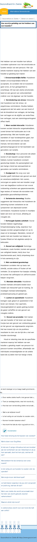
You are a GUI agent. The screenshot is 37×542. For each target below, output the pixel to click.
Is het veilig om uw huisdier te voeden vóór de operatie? (19, 416)
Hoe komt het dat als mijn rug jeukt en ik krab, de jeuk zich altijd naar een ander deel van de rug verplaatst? (19, 424)
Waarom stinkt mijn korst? (10, 502)
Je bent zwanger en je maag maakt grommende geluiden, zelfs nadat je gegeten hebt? (18, 389)
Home (4, 11)
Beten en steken (28, 19)
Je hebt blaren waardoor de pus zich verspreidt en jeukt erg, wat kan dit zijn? (18, 484)
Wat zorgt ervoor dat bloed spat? (13, 477)
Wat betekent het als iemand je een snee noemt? (16, 462)
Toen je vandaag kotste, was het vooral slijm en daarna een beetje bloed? (19, 401)
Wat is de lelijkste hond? (11, 412)
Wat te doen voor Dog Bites (11, 441)
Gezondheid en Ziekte (10, 19)
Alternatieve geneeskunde (20, 11)
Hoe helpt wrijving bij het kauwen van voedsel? (18, 436)
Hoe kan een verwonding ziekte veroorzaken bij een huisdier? (19, 406)
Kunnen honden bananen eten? (14, 420)
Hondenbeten (12, 431)
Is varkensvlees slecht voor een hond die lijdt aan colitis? (17, 509)
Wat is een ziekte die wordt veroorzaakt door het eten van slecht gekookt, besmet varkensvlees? (17, 493)
